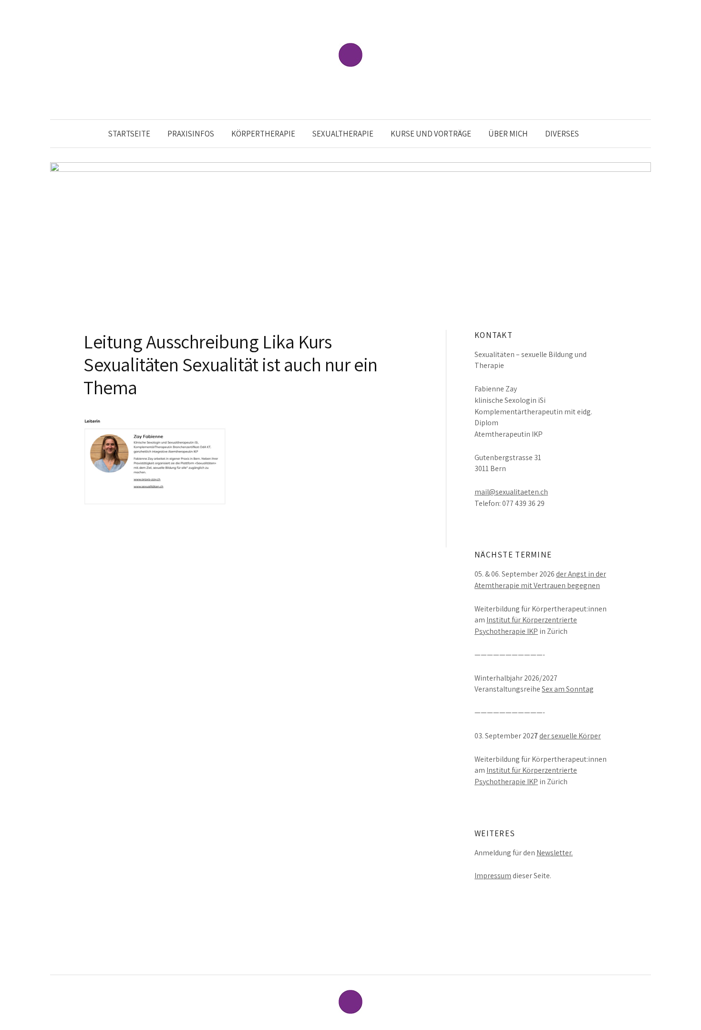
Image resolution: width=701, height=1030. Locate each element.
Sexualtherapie (342, 133)
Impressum (492, 876)
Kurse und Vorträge (431, 133)
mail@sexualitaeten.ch (511, 492)
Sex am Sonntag (568, 689)
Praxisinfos (190, 133)
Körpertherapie (263, 133)
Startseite (129, 133)
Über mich (508, 133)
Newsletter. (554, 853)
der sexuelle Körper (570, 736)
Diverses (562, 133)
